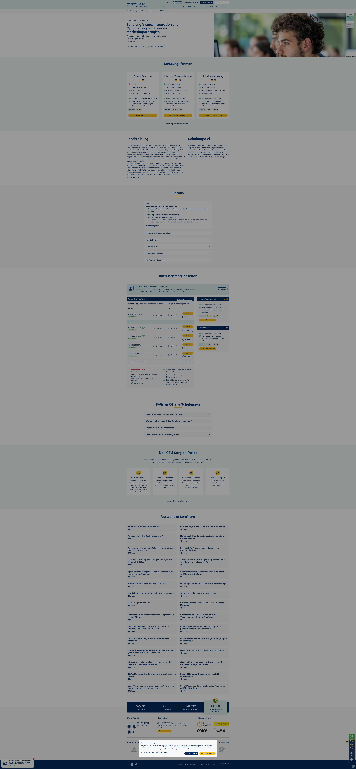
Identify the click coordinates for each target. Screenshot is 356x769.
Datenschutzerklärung (160, 752)
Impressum (146, 752)
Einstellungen (192, 753)
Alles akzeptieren (208, 753)
